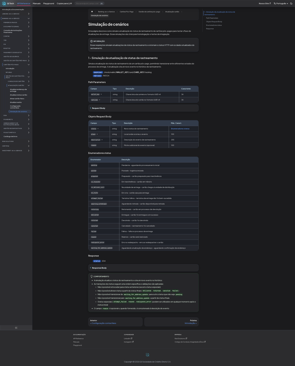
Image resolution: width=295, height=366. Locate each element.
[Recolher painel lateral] (16, 327)
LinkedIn (127, 338)
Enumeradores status (180, 129)
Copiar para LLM (64, 3)
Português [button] (281, 3)
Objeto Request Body (214, 22)
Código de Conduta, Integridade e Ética (189, 342)
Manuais (37, 3)
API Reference (23, 3)
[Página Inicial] (92, 12)
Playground (48, 3)
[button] (16, 14)
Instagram (127, 342)
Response (210, 29)
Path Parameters (212, 18)
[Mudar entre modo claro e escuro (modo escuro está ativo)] (291, 3)
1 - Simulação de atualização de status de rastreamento (219, 13)
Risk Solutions (180, 338)
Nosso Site (264, 3)
